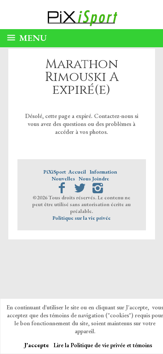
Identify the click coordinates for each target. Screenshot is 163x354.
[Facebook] (61, 188)
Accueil (77, 171)
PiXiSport (54, 171)
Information (103, 171)
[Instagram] (98, 188)
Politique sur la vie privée (81, 217)
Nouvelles (63, 178)
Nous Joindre (93, 178)
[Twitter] (79, 188)
